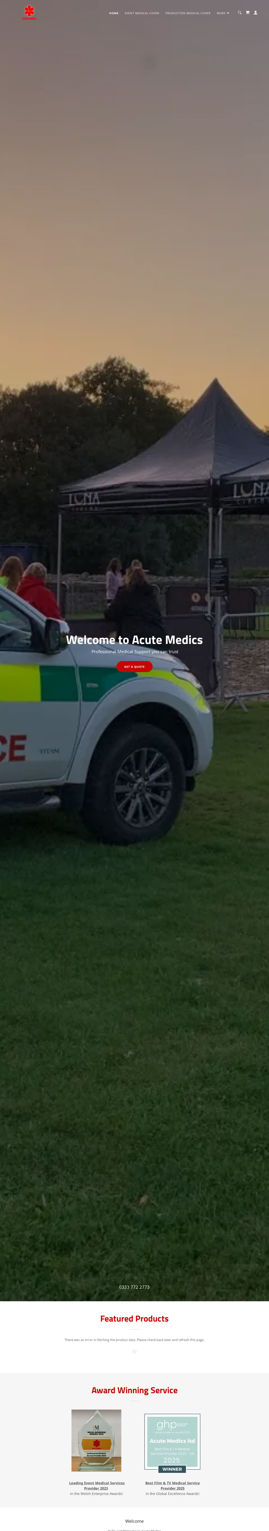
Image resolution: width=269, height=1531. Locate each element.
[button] (223, 13)
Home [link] (114, 13)
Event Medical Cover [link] (142, 13)
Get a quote (134, 667)
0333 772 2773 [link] (134, 1287)
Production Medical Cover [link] (188, 13)
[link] (29, 12)
